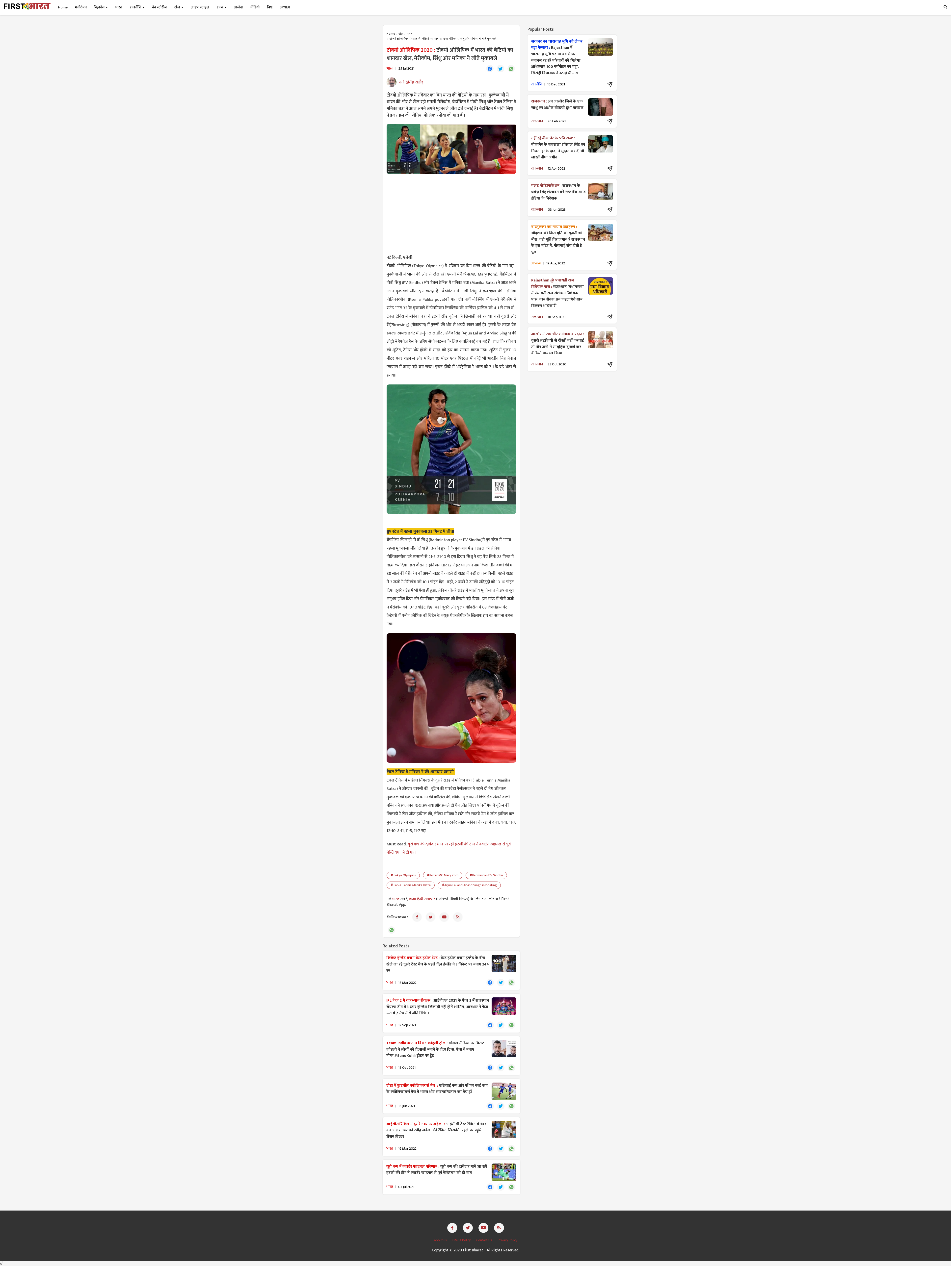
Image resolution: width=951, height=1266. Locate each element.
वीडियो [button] (255, 7)
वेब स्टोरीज (159, 7)
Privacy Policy (507, 1240)
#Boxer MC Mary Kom (442, 875)
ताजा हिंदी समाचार (422, 899)
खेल (400, 33)
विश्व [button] (269, 7)
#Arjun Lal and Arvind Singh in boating (469, 885)
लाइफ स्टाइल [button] (200, 7)
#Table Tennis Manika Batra (411, 885)
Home (63, 7)
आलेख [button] (238, 7)
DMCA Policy (461, 1240)
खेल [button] (177, 7)
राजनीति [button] (136, 7)
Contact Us (484, 1240)
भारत (409, 33)
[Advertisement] (451, 213)
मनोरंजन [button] (81, 7)
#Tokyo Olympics (403, 875)
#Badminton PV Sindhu (486, 875)
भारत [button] (118, 7)
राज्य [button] (220, 7)
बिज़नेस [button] (99, 7)
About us (441, 1240)
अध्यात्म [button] (285, 7)
